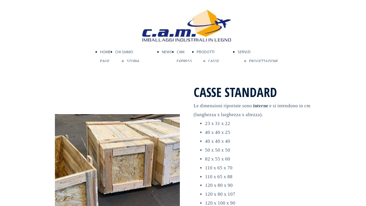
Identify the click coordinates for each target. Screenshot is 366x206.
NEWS (167, 51)
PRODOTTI (205, 51)
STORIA (133, 61)
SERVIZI (244, 51)
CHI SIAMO (124, 51)
